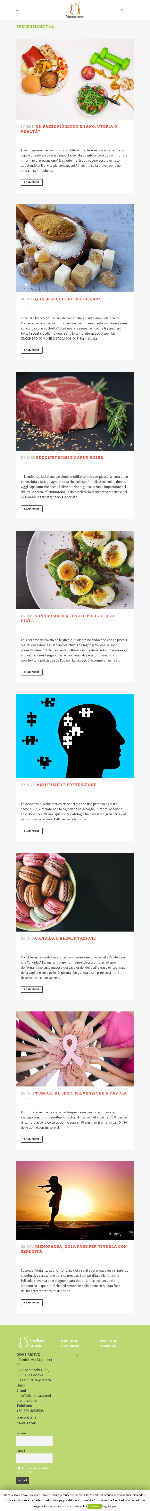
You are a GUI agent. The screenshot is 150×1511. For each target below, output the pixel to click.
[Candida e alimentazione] (75, 892)
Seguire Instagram (79, 1362)
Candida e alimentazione (65, 938)
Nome (21, 1433)
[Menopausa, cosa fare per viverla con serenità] (75, 1200)
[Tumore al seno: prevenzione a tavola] (75, 1048)
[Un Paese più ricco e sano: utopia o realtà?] (75, 79)
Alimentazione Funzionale (57, 136)
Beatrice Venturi (84, 136)
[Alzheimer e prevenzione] (75, 736)
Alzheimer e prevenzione (66, 785)
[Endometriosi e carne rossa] (75, 411)
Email (21, 1450)
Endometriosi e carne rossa (70, 458)
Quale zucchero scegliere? (67, 299)
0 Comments (103, 136)
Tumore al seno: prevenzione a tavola (81, 1093)
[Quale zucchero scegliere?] (75, 248)
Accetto (94, 1506)
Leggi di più (109, 1506)
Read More (32, 182)
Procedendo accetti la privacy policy (33, 1470)
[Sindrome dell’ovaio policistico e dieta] (75, 570)
